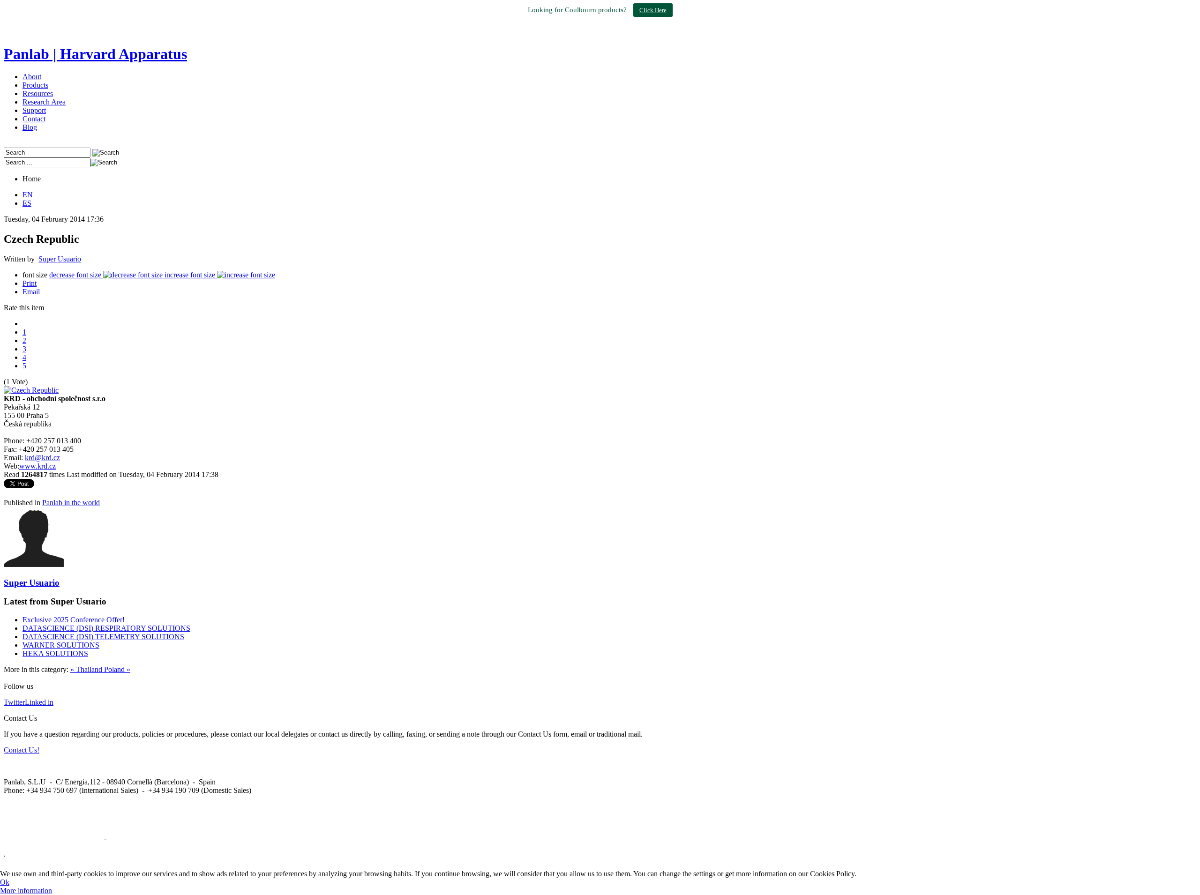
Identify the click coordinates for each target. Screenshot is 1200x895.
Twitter (14, 702)
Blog (29, 127)
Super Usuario (59, 259)
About (31, 77)
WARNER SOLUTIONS (60, 645)
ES (26, 203)
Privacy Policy (129, 838)
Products (35, 85)
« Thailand (87, 669)
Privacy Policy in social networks (53, 838)
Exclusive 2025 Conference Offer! (73, 620)
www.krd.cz (37, 466)
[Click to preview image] (31, 390)
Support (34, 110)
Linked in (39, 702)
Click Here (653, 10)
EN (27, 195)
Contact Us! (21, 750)
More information (26, 891)
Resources (37, 93)
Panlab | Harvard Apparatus (95, 53)
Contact (33, 119)
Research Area (44, 102)
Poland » (117, 669)
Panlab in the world (71, 503)
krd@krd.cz (42, 458)
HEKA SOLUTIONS (55, 653)
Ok (4, 882)
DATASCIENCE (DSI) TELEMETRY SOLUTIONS (103, 637)
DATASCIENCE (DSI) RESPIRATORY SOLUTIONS (106, 628)
